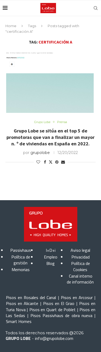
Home (10, 26)
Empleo (50, 257)
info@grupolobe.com (54, 338)
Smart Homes (19, 321)
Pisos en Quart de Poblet (52, 309)
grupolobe (40, 152)
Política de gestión (20, 260)
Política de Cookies (80, 266)
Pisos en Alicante (22, 303)
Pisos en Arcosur (77, 297)
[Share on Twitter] (51, 162)
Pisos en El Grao (59, 303)
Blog (50, 263)
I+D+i (50, 250)
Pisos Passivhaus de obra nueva (61, 315)
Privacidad (80, 257)
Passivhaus (20, 250)
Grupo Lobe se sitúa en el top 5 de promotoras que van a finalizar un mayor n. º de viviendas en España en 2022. (50, 137)
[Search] (95, 8)
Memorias (21, 269)
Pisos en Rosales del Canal (31, 297)
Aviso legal (80, 250)
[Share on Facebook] (45, 162)
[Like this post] (38, 162)
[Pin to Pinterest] (56, 162)
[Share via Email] (63, 162)
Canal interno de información (80, 279)
